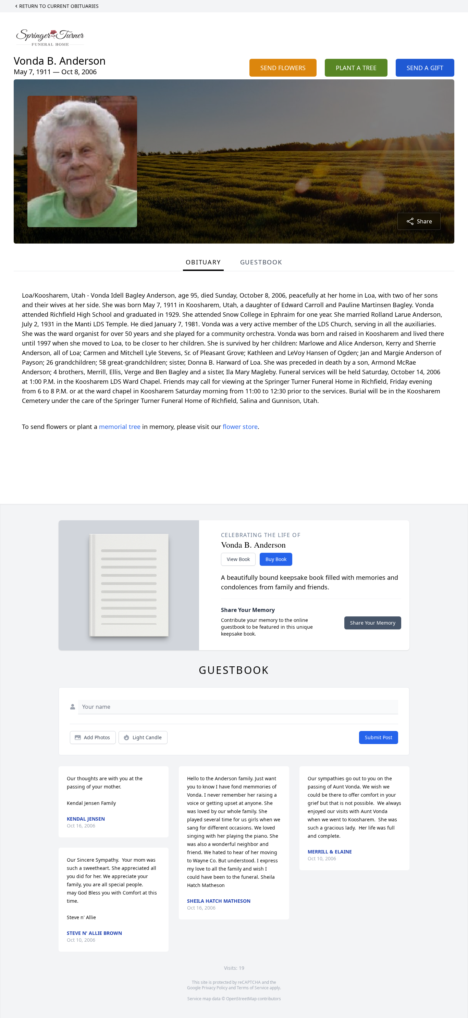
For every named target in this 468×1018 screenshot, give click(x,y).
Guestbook (261, 262)
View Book (238, 559)
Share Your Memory (372, 622)
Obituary (203, 262)
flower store (240, 426)
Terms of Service (253, 988)
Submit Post (378, 737)
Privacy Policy (214, 988)
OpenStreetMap (241, 999)
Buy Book (276, 559)
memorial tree (119, 426)
